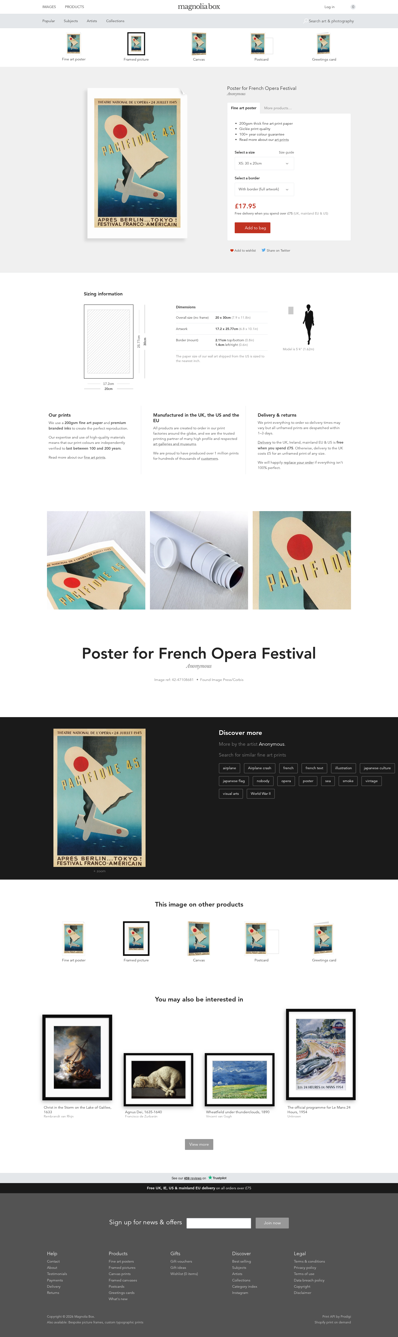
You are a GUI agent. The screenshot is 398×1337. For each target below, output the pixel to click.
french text (314, 768)
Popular (48, 21)
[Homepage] (199, 7)
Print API (328, 1316)
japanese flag (234, 781)
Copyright (302, 1286)
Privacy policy (305, 1267)
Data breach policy (309, 1280)
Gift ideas (178, 1267)
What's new (118, 1299)
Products (74, 7)
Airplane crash (259, 768)
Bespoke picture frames (85, 1322)
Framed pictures (122, 1267)
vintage (372, 781)
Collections (115, 21)
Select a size (264, 152)
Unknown (294, 1116)
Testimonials (57, 1274)
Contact (53, 1261)
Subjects (71, 21)
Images (49, 7)
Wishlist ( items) (184, 1274)
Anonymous (236, 93)
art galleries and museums (174, 444)
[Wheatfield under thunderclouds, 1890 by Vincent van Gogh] (240, 1079)
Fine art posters (121, 1261)
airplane (229, 768)
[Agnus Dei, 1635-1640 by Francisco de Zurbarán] (158, 1079)
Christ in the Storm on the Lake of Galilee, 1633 (77, 1109)
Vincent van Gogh (219, 1116)
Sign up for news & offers (145, 1222)
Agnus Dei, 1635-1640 (143, 1112)
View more (199, 1144)
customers (209, 458)
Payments (55, 1280)
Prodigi (346, 1316)
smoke (348, 781)
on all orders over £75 (199, 1188)
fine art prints (94, 457)
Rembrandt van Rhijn (59, 1116)
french (288, 768)
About (52, 1267)
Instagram (240, 1292)
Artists (92, 21)
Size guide (286, 152)
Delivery (264, 442)
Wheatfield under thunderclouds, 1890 (237, 1112)
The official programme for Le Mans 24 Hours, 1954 (319, 1109)
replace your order (299, 462)
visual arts (231, 793)
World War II (261, 793)
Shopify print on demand (333, 1322)
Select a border (247, 178)
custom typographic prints (124, 1322)
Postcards (116, 1286)
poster (308, 781)
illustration (343, 768)
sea (328, 781)
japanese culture (377, 768)
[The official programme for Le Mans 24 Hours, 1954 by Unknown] (321, 1055)
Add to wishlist (245, 250)
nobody (263, 781)
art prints (282, 139)
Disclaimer (302, 1292)
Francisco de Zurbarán (141, 1116)
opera (286, 781)
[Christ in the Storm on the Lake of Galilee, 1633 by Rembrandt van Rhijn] (77, 1058)
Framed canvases (123, 1280)
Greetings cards (122, 1292)
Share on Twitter (278, 250)
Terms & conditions (309, 1261)
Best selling (241, 1261)
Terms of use (304, 1274)
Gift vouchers (181, 1261)
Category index (244, 1286)
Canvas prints (120, 1274)
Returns (53, 1292)
